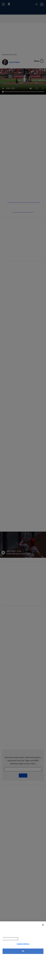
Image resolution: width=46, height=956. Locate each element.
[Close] (43, 925)
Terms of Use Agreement (25, 939)
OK (23, 951)
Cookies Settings (23, 944)
